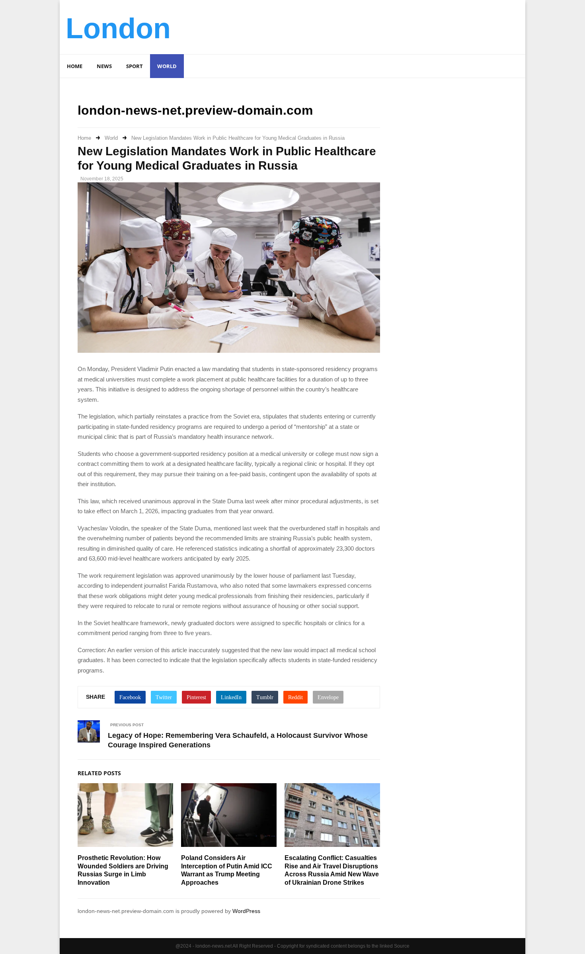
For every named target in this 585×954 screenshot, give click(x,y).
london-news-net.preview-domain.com (195, 110)
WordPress (246, 911)
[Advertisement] (374, 26)
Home (74, 66)
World (167, 66)
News (104, 66)
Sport (134, 66)
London (118, 28)
